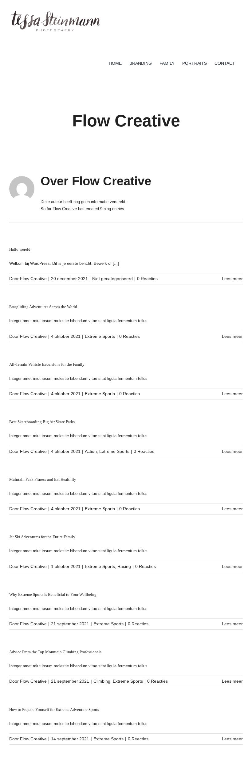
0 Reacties (147, 278)
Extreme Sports (100, 336)
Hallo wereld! (20, 249)
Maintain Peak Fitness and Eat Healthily (42, 479)
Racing (124, 566)
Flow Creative (33, 278)
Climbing (101, 681)
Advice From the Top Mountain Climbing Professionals (55, 652)
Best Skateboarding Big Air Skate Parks (42, 421)
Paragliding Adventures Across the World (43, 306)
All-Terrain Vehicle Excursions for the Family (47, 364)
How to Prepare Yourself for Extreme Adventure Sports (54, 709)
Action (91, 451)
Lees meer (232, 278)
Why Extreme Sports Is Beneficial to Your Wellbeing (52, 594)
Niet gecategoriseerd (112, 278)
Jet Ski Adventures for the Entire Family (42, 536)
